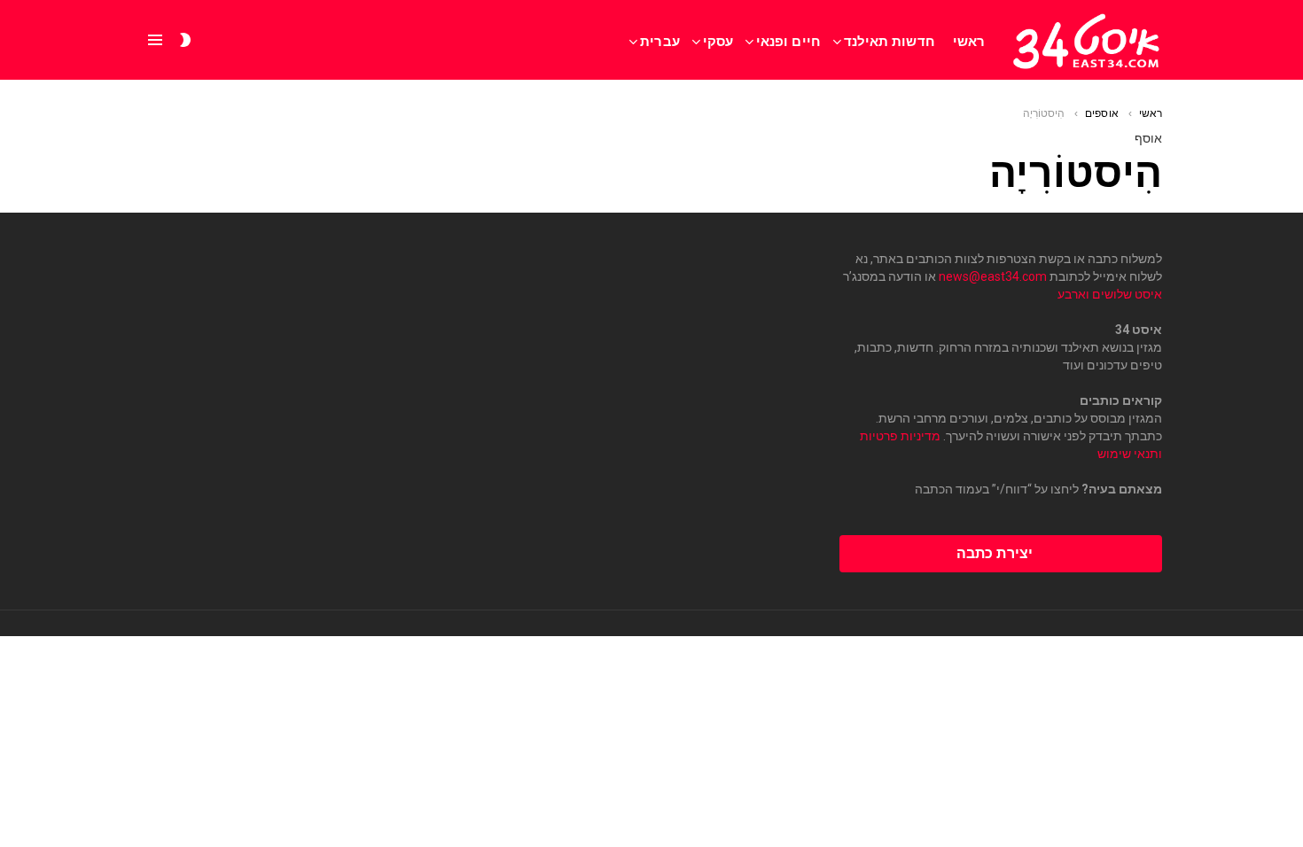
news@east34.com (993, 276)
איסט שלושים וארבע (1109, 294)
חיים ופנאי (788, 41)
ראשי (969, 41)
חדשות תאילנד (889, 41)
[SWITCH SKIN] (185, 40)
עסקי (718, 41)
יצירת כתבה (994, 553)
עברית (659, 41)
